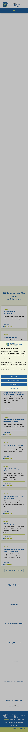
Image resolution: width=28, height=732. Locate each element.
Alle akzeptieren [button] (14, 376)
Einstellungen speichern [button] (14, 384)
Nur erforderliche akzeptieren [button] (14, 380)
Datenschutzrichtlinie (14, 388)
